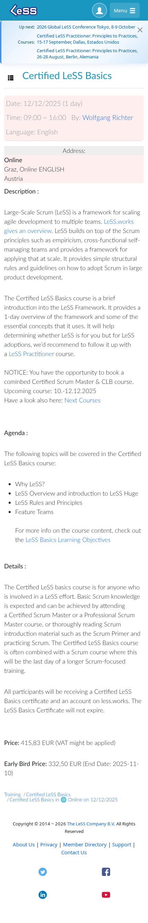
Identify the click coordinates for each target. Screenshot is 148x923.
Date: (14, 103)
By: (76, 117)
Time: (14, 117)
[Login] (99, 10)
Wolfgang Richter (107, 117)
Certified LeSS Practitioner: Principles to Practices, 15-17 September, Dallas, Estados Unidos (87, 39)
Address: (74, 150)
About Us (24, 844)
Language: (20, 132)
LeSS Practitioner (31, 353)
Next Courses (82, 400)
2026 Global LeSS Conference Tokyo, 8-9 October (86, 27)
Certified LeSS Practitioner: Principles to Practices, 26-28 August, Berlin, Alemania (87, 53)
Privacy (48, 844)
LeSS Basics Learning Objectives (67, 539)
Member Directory (85, 844)
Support (121, 844)
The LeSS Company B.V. (91, 824)
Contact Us (74, 852)
